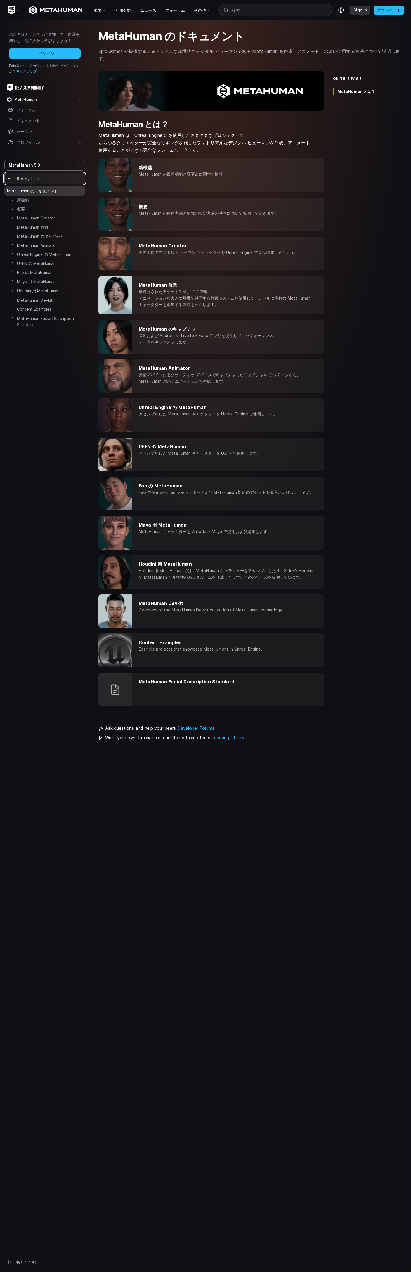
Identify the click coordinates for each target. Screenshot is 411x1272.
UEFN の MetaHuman (36, 263)
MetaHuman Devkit (35, 300)
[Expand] (12, 200)
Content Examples (34, 309)
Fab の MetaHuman (35, 272)
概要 (21, 209)
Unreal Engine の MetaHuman (44, 254)
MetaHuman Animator (37, 245)
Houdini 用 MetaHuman (38, 290)
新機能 (23, 200)
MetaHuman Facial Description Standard (45, 321)
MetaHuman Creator (36, 218)
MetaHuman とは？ (356, 91)
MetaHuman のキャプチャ (40, 236)
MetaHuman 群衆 (32, 227)
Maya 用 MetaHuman (36, 281)
